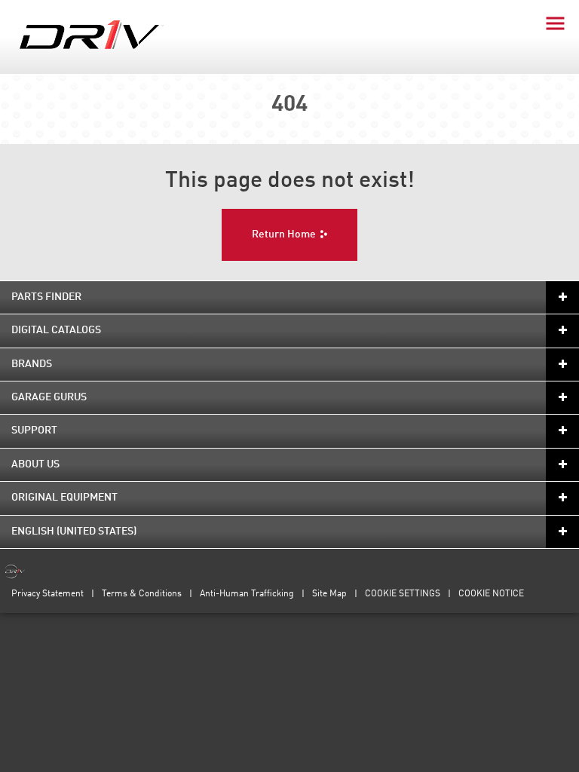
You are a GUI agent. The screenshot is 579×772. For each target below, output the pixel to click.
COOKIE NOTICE (491, 594)
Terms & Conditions (142, 594)
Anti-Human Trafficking (247, 594)
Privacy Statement (47, 594)
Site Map (329, 594)
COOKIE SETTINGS (402, 594)
